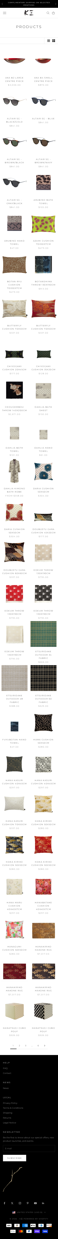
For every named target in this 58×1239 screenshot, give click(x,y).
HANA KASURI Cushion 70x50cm (14, 822)
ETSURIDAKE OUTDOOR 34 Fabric (43, 654)
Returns (7, 1117)
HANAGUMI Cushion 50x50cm (14, 948)
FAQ (5, 1068)
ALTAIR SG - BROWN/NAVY (43, 161)
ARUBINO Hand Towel (14, 242)
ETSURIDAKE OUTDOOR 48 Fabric (14, 698)
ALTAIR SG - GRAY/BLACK (15, 201)
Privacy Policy (10, 1103)
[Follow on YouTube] (35, 1203)
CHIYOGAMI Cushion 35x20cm (44, 368)
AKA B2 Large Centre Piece (14, 79)
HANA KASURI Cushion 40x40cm (14, 782)
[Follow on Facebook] (4, 1203)
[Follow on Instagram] (19, 1203)
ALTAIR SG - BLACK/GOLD (14, 120)
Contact (7, 1073)
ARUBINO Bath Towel (43, 201)
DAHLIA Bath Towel (14, 449)
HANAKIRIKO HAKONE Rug (43, 948)
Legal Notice (9, 1122)
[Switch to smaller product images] (53, 41)
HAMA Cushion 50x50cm (43, 741)
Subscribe (14, 1158)
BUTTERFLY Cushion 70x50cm (14, 327)
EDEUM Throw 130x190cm (43, 571)
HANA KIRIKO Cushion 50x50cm (43, 822)
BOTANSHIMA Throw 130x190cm (43, 283)
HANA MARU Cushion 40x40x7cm (14, 905)
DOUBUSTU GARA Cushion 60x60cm (14, 571)
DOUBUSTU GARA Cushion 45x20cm (43, 531)
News (6, 1088)
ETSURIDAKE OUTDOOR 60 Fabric (43, 698)
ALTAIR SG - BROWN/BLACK (14, 161)
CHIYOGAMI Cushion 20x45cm (14, 368)
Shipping (7, 1112)
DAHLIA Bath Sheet (43, 408)
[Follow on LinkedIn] (43, 1203)
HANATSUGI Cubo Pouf (14, 1029)
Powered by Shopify (36, 1219)
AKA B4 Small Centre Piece (43, 79)
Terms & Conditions (13, 1108)
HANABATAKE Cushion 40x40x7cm (43, 905)
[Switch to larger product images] (48, 41)
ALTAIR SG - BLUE (43, 118)
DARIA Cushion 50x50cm (43, 490)
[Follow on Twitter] (12, 1203)
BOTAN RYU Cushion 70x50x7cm (14, 284)
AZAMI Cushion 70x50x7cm (43, 242)
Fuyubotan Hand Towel (14, 741)
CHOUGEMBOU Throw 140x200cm (14, 408)
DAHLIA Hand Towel (43, 449)
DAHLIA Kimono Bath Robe (14, 490)
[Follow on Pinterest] (27, 1203)
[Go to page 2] (44, 1045)
